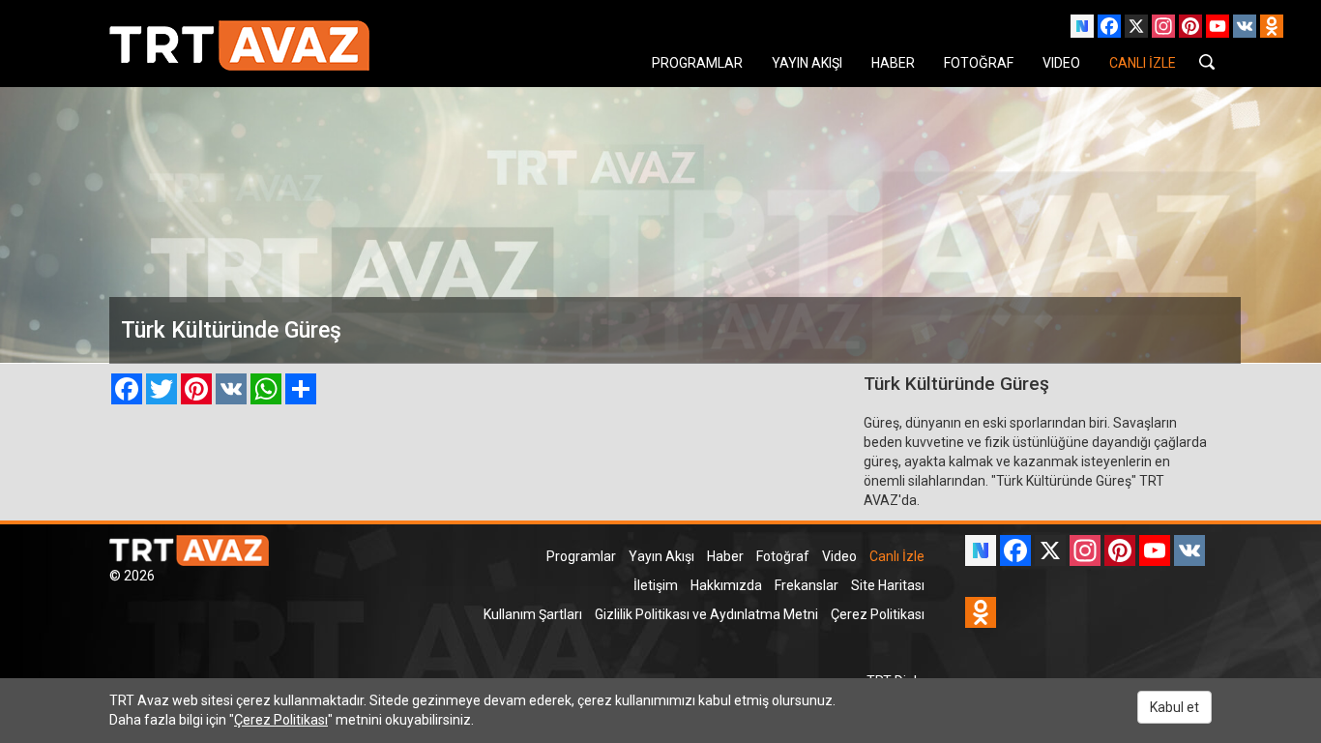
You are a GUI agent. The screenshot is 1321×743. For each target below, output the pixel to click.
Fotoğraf (782, 556)
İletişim (655, 585)
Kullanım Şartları (533, 614)
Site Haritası (888, 585)
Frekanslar (806, 585)
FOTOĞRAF (978, 63)
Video (839, 556)
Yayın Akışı (661, 556)
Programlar (581, 556)
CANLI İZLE (1142, 63)
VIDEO (1061, 63)
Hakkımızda (726, 585)
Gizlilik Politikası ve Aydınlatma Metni (706, 614)
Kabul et (1174, 707)
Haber (725, 556)
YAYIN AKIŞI (807, 63)
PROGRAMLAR (697, 63)
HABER (893, 63)
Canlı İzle (897, 556)
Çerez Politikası (878, 614)
